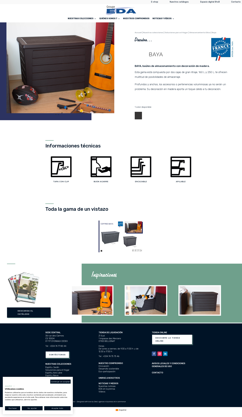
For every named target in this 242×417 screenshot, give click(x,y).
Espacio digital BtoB (210, 2)
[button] (10, 386)
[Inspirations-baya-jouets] (92, 314)
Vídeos (102, 391)
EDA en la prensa (107, 389)
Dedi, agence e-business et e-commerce (110, 402)
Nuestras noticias (107, 386)
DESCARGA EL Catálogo (25, 312)
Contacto (236, 2)
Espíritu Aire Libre (53, 373)
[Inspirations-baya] (146, 314)
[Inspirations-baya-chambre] (200, 314)
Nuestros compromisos (136, 19)
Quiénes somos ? (108, 19)
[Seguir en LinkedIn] (165, 354)
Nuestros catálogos (179, 2)
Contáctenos (57, 355)
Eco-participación (107, 371)
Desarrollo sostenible (109, 368)
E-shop (154, 2)
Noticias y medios (108, 383)
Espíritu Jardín (52, 367)
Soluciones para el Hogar (57, 370)
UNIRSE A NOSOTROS (109, 378)
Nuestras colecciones (80, 19)
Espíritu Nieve (52, 375)
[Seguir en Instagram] (159, 354)
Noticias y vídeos (162, 19)
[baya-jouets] (60, 113)
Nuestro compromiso (111, 363)
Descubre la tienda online (167, 339)
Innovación (104, 366)
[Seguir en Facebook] (154, 354)
